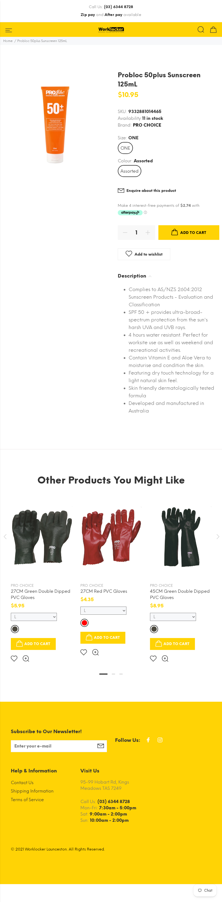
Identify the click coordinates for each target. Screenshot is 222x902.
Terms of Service (27, 799)
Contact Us (22, 782)
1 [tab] (103, 674)
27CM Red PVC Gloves (103, 591)
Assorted (129, 171)
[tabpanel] (41, 575)
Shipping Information (32, 791)
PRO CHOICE (147, 125)
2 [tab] (113, 674)
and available (111, 14)
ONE (125, 148)
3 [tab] (121, 674)
